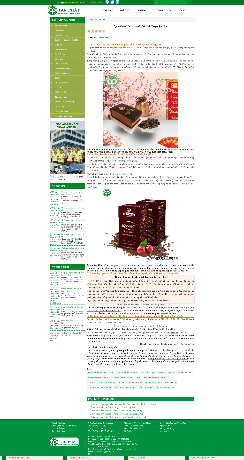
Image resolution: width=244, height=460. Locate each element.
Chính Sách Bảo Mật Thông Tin (173, 423)
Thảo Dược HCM (58, 423)
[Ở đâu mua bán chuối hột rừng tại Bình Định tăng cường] (55, 225)
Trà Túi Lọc (59, 106)
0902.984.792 (70, 3)
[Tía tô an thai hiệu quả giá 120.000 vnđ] (55, 337)
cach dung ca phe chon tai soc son (130, 382)
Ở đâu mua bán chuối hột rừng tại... (72, 209)
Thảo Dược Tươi (61, 49)
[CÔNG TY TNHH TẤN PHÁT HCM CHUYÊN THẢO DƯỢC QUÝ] (64, 10)
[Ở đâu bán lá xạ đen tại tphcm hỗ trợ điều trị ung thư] (55, 325)
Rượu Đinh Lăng (58, 431)
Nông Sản (59, 59)
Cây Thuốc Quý (61, 92)
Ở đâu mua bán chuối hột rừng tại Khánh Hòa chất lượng (116, 413)
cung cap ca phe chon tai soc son (99, 387)
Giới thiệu (125, 10)
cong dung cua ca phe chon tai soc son (101, 382)
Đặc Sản (58, 78)
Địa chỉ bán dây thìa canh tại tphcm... (72, 308)
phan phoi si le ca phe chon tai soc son (128, 387)
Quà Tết (58, 87)
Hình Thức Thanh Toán (133, 425)
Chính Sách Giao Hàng (97, 425)
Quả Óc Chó (165, 425)
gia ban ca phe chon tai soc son (180, 372)
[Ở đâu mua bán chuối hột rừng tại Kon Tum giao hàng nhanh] (55, 253)
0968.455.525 (98, 3)
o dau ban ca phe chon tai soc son (100, 377)
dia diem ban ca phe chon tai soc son (156, 377)
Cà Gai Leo (128, 431)
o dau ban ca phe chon (115, 174)
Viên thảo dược (61, 25)
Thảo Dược (59, 30)
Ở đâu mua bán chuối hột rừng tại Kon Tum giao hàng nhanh (118, 417)
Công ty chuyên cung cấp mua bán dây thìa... (72, 193)
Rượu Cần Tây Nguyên (133, 428)
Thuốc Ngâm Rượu (62, 35)
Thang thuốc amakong (97, 428)
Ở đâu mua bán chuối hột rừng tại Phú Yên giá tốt (113, 407)
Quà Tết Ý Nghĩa (58, 428)
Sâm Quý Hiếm (61, 97)
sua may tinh (165, 431)
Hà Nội (102, 19)
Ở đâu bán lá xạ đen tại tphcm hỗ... (72, 322)
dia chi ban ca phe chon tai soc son (100, 372)
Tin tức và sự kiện (162, 10)
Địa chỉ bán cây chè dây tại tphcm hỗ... (71, 289)
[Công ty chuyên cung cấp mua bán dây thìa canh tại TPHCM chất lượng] (55, 198)
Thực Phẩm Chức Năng (64, 101)
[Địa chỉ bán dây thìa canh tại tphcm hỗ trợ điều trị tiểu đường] (55, 312)
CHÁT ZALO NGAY (137, 457)
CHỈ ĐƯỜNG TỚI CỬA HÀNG (203, 457)
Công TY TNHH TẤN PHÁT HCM (101, 431)
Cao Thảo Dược (61, 63)
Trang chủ (108, 10)
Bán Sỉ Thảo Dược (62, 73)
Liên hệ (181, 10)
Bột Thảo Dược (61, 54)
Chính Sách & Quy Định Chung (100, 423)
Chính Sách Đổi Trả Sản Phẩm (64, 425)
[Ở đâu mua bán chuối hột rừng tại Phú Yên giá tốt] (55, 212)
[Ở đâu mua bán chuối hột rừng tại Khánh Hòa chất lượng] (55, 239)
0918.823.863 (81, 3)
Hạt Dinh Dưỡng (61, 82)
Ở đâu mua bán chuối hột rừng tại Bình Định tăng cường (116, 410)
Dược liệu (58, 44)
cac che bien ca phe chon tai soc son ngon (159, 387)
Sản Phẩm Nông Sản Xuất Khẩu (67, 40)
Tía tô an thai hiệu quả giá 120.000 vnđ (71, 334)
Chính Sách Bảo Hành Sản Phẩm (137, 423)
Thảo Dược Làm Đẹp (63, 68)
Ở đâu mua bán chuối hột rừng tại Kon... (72, 249)
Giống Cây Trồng (61, 111)
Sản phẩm (141, 10)
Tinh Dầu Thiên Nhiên (63, 116)
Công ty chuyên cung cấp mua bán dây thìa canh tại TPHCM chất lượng (123, 404)
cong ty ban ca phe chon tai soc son (153, 372)
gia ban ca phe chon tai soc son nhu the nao (161, 382)
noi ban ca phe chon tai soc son (127, 372)
